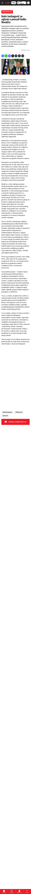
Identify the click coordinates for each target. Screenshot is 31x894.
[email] (15, 55)
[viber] (9, 55)
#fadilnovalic (19, 412)
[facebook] (2, 55)
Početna (4, 892)
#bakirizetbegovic (7, 412)
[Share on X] (12, 55)
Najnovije (12, 892)
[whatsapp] (6, 55)
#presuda (5, 416)
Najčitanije (19, 892)
